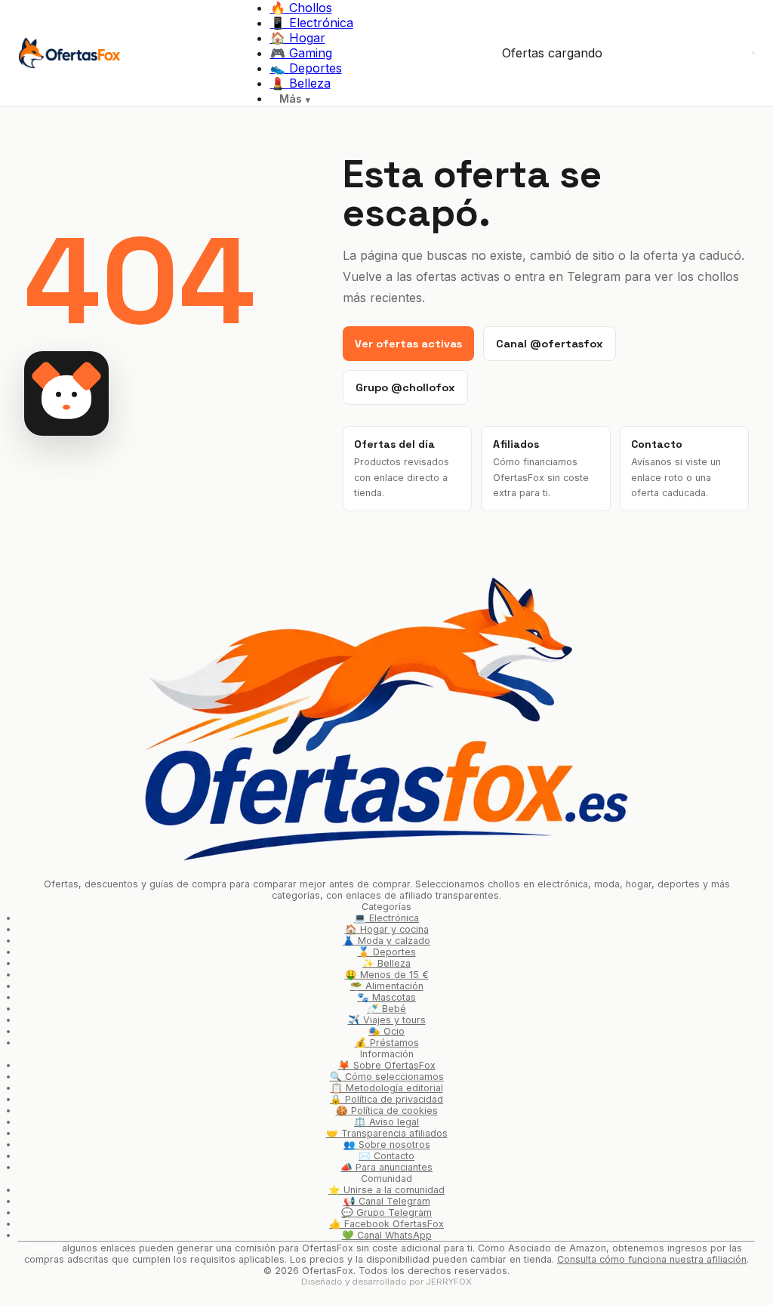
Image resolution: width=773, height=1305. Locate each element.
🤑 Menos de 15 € (387, 974)
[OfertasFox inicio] (69, 53)
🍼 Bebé (386, 1008)
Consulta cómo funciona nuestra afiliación (652, 1259)
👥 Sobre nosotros (386, 1144)
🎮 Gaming (301, 52)
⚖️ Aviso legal (386, 1122)
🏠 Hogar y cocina (387, 929)
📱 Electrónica (311, 22)
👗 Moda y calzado (386, 940)
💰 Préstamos (387, 1042)
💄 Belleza (300, 83)
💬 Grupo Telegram (386, 1212)
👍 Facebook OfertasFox (386, 1223)
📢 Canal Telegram (386, 1201)
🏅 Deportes (387, 952)
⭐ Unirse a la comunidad (386, 1189)
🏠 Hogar (297, 37)
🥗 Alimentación (386, 986)
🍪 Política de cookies (387, 1110)
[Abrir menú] (753, 52)
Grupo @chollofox (405, 387)
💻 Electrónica (386, 918)
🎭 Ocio (386, 1031)
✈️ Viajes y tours (387, 1020)
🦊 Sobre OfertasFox (387, 1065)
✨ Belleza (386, 963)
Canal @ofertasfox (549, 343)
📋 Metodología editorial (387, 1088)
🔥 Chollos (301, 7)
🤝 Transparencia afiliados (387, 1133)
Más (290, 98)
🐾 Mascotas (386, 997)
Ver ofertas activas (408, 343)
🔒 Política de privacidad (386, 1099)
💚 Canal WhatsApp (387, 1235)
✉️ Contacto (386, 1156)
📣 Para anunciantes (386, 1167)
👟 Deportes (306, 68)
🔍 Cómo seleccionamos (387, 1076)
